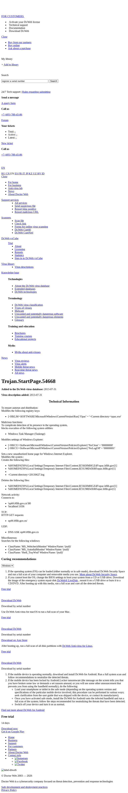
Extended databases (25, 288)
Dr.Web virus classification (29, 304)
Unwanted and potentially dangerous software (39, 313)
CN (8, 173)
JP (27, 173)
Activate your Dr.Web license (24, 22)
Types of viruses (23, 307)
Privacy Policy (9, 790)
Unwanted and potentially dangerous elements (39, 316)
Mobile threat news (25, 366)
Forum (4, 120)
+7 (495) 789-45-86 (11, 114)
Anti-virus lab (15, 188)
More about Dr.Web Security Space (98, 574)
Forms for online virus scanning (31, 226)
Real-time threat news (26, 369)
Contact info (14, 755)
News (11, 191)
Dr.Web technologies (26, 291)
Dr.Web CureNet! (24, 232)
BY (39, 173)
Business (12, 740)
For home (13, 182)
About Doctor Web (18, 194)
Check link (20, 223)
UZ (35, 173)
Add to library (11, 64)
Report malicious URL (27, 212)
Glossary (19, 319)
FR (20, 173)
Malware (19, 310)
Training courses (23, 336)
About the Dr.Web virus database (32, 285)
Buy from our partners (19, 42)
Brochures (20, 333)
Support (12, 743)
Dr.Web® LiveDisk (67, 580)
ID (43, 173)
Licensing (20, 249)
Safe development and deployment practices (24, 787)
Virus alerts (20, 363)
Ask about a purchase (19, 48)
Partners (12, 749)
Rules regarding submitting (36, 91)
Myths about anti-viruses (27, 352)
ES (16, 173)
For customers (15, 746)
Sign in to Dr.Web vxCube (29, 258)
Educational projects (25, 339)
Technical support (18, 25)
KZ (31, 173)
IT (24, 173)
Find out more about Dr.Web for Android (22, 710)
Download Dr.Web (19, 31)
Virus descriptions (24, 267)
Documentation (17, 28)
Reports (19, 252)
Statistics (19, 255)
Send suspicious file (25, 206)
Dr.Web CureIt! (23, 229)
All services (21, 203)
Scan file (19, 220)
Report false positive (25, 209)
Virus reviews (22, 360)
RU (3, 173)
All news (19, 372)
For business (14, 185)
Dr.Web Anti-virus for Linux (77, 645)
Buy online (14, 45)
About (18, 246)
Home (11, 737)
